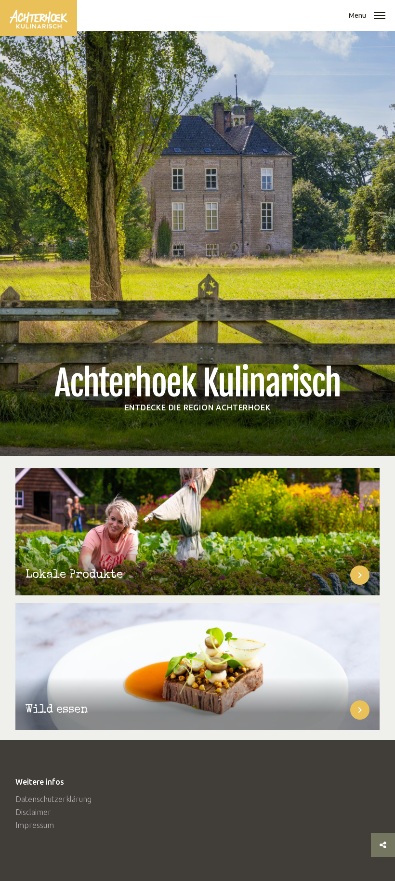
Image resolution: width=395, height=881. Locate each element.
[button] (379, 16)
